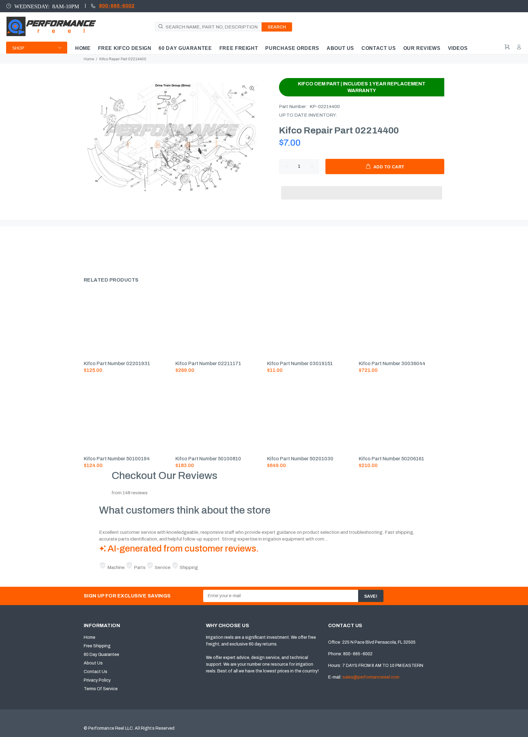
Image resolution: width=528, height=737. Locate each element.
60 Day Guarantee (101, 654)
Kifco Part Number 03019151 (300, 363)
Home (89, 59)
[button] (361, 187)
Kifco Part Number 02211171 (208, 363)
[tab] (83, 249)
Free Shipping (97, 646)
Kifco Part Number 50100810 (208, 458)
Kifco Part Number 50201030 (300, 458)
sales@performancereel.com (371, 677)
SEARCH (277, 27)
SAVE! (370, 596)
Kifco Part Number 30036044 (392, 363)
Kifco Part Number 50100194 (117, 458)
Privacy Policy (97, 680)
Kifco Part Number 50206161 (391, 458)
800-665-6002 (116, 5)
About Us (93, 663)
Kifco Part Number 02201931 (117, 363)
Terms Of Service (101, 688)
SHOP (18, 48)
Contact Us (95, 671)
